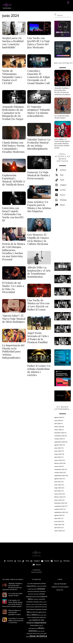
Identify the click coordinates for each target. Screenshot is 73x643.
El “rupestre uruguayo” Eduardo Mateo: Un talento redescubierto (38, 111)
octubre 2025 (58, 439)
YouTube (62, 190)
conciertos (29, 602)
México (29, 615)
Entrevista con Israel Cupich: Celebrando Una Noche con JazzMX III (12, 214)
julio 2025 (57, 448)
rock (45, 633)
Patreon (62, 205)
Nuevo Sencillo (40, 631)
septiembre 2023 (59, 512)
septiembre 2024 (59, 475)
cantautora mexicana (33, 591)
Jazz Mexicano (34, 612)
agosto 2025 (58, 445)
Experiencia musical (40, 606)
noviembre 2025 (59, 436)
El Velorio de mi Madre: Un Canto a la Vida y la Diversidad (13, 287)
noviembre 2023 (59, 506)
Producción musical (31, 633)
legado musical (42, 612)
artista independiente (35, 583)
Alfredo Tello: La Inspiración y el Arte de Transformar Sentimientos (39, 272)
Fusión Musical (30, 609)
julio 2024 (57, 482)
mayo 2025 (57, 454)
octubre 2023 (58, 509)
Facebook (63, 170)
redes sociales (40, 633)
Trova (27, 636)
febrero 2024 (58, 497)
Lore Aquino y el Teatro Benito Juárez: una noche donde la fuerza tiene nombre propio (12, 603)
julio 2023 (57, 518)
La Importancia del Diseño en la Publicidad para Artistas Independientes (13, 351)
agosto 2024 (58, 479)
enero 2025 (58, 466)
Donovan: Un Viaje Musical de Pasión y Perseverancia (38, 175)
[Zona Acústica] (7, 7)
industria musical (41, 609)
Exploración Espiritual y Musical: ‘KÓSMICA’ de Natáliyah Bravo (13, 179)
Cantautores (43, 591)
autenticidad (39, 586)
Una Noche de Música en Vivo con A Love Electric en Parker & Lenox (38, 304)
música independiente (36, 623)
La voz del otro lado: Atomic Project (15, 594)
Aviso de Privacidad (60, 584)
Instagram (63, 185)
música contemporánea (33, 617)
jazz (28, 612)
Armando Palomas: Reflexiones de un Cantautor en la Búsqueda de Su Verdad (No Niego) (13, 113)
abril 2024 (57, 491)
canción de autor (32, 589)
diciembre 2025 (59, 433)
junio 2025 (57, 451)
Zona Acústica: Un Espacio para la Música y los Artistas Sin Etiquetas (39, 206)
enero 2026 (58, 430)
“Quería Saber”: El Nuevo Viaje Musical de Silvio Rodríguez (13, 318)
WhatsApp (63, 200)
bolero (44, 586)
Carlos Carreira (35, 596)
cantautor (41, 589)
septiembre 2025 (59, 442)
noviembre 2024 (59, 469)
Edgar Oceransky (43, 604)
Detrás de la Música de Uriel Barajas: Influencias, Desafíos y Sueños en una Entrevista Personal (13, 251)
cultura (41, 602)
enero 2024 (58, 500)
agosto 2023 (58, 515)
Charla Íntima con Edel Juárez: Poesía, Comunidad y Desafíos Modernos (13, 147)
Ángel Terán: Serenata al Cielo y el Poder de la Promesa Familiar (38, 337)
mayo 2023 (57, 524)
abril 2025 (57, 457)
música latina (34, 625)
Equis (61, 175)
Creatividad (35, 602)
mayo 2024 (57, 488)
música (34, 615)
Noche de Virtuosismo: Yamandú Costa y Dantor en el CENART (12, 77)
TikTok (62, 180)
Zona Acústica (38, 636)
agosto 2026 (58, 417)
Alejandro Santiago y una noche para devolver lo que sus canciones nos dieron (12, 586)
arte (28, 583)
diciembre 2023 (59, 503)
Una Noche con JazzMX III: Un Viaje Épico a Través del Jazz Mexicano (38, 42)
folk (46, 606)
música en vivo (38, 620)
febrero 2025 (58, 463)
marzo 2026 (58, 427)
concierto (42, 599)
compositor (35, 599)
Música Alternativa (42, 615)
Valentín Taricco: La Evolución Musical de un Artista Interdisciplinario (38, 144)
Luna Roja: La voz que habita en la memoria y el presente (15, 620)
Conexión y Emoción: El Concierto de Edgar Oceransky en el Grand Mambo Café (38, 77)
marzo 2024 (58, 494)
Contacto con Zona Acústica (60, 587)
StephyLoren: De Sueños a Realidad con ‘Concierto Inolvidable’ (12, 42)
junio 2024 (57, 485)
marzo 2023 (58, 531)
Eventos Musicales (30, 606)
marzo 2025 (58, 460)
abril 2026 (57, 423)
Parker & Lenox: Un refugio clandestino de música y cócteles (38, 370)
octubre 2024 (58, 472)
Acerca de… (60, 590)
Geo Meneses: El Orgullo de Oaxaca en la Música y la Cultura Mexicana (38, 239)
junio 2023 (57, 521)
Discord (62, 195)
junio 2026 (57, 420)
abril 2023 (57, 527)
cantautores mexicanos (33, 594)
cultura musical (34, 604)
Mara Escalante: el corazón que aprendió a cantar (14, 612)
